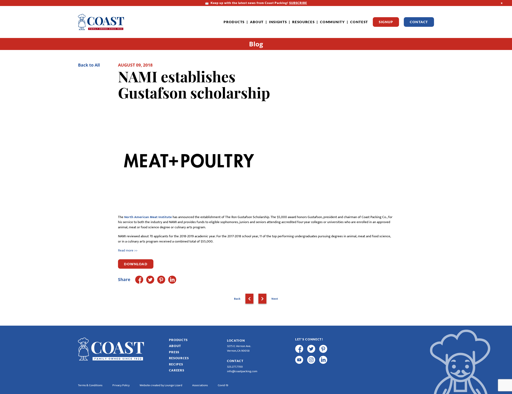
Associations (200, 385)
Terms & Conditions (90, 385)
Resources (303, 22)
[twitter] (311, 349)
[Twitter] (150, 280)
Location (236, 340)
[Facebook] (139, 280)
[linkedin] (323, 360)
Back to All (89, 65)
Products (234, 22)
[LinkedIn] (172, 280)
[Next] (262, 299)
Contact (419, 22)
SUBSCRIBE (298, 3)
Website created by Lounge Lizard (161, 385)
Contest (359, 22)
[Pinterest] (161, 280)
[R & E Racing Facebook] (299, 371)
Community (332, 22)
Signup (386, 22)
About (257, 22)
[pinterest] (323, 349)
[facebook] (299, 349)
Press (174, 352)
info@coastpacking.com (242, 371)
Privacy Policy (121, 385)
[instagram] (311, 360)
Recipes (176, 364)
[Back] (249, 299)
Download (135, 264)
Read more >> (127, 250)
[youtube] (299, 360)
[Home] (101, 22)
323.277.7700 (235, 366)
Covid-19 (223, 385)
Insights (278, 22)
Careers (176, 370)
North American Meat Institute (148, 217)
